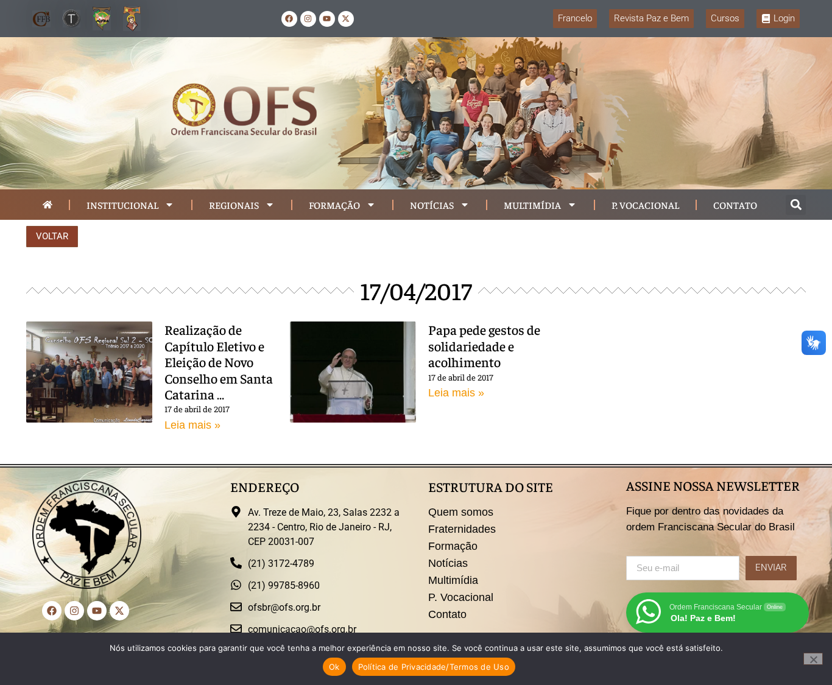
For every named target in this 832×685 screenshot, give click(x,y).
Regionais (234, 204)
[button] (796, 205)
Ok (334, 667)
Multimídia (532, 204)
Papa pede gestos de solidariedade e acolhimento (484, 345)
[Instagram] (308, 19)
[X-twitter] (346, 19)
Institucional (122, 204)
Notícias (432, 204)
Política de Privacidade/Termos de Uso (433, 667)
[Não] (813, 659)
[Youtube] (327, 19)
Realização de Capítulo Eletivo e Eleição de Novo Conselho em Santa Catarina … (218, 361)
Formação (334, 204)
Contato (735, 204)
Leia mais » (192, 425)
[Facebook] (289, 19)
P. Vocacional (645, 204)
